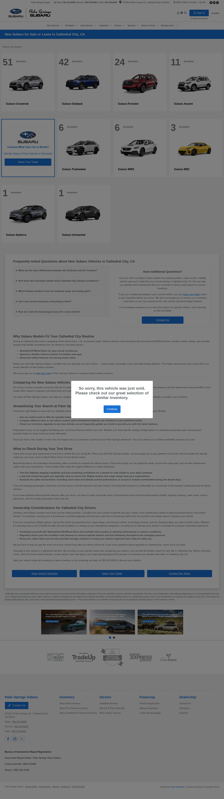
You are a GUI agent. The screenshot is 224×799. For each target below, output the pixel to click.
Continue (112, 409)
